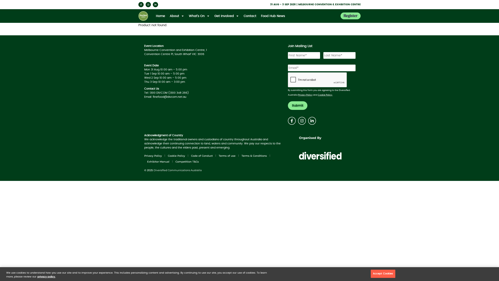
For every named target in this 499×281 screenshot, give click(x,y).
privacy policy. (46, 277)
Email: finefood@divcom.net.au (165, 97)
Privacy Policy (305, 95)
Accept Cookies (383, 273)
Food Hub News (273, 16)
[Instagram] (148, 4)
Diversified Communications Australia (178, 170)
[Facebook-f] (141, 4)
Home (160, 16)
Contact (250, 16)
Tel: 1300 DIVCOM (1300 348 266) (166, 93)
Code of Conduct (202, 155)
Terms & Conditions (254, 155)
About (174, 16)
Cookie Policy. (325, 95)
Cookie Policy (176, 155)
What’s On (197, 16)
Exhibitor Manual (158, 161)
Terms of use (227, 155)
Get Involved (224, 16)
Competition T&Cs (187, 161)
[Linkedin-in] (155, 4)
